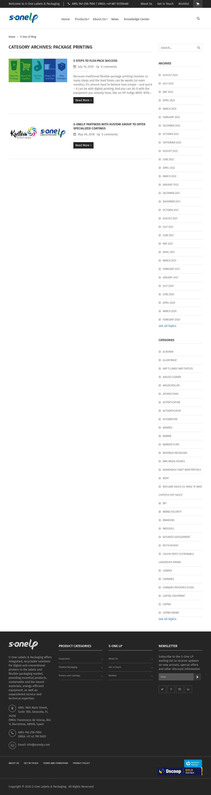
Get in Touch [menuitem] (31, 763)
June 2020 (168, 294)
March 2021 (169, 260)
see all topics (167, 326)
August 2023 (170, 75)
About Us (146, 4)
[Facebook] (171, 689)
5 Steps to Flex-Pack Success (95, 61)
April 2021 (169, 252)
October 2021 (170, 210)
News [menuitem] (115, 19)
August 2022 (170, 151)
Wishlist (183, 4)
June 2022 (168, 159)
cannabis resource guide (178, 587)
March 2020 (170, 311)
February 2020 (171, 319)
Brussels (168, 528)
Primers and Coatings (69, 675)
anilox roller (171, 385)
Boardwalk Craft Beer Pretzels (182, 469)
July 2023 (168, 83)
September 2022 (172, 142)
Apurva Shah (170, 393)
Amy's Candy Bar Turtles (178, 368)
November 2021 (171, 201)
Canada (167, 570)
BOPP (166, 478)
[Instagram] (179, 689)
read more (82, 100)
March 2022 (169, 176)
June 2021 (168, 235)
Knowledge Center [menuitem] (136, 19)
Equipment (64, 658)
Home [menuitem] (65, 19)
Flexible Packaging (68, 667)
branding (169, 520)
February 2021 (171, 269)
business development (176, 537)
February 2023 (171, 117)
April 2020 (169, 302)
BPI (164, 503)
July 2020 (168, 285)
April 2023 (169, 100)
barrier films (171, 444)
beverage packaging (175, 452)
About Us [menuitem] (99, 19)
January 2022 (170, 184)
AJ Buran (168, 351)
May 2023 (168, 92)
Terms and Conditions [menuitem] (55, 763)
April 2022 (169, 167)
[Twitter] (162, 689)
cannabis (168, 579)
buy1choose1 (170, 545)
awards (167, 427)
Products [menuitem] (81, 19)
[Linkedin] (188, 689)
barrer (167, 436)
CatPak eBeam (171, 612)
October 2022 (171, 134)
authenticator (172, 410)
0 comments (108, 66)
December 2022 (171, 125)
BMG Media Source (174, 461)
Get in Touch (165, 4)
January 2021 (170, 277)
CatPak (167, 604)
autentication (171, 402)
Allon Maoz (170, 360)
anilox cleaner (172, 377)
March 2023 (169, 108)
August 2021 (170, 218)
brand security (172, 511)
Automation (170, 419)
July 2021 (168, 226)
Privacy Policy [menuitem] (81, 763)
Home (12, 36)
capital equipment (174, 595)
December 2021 (171, 193)
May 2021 (168, 243)
